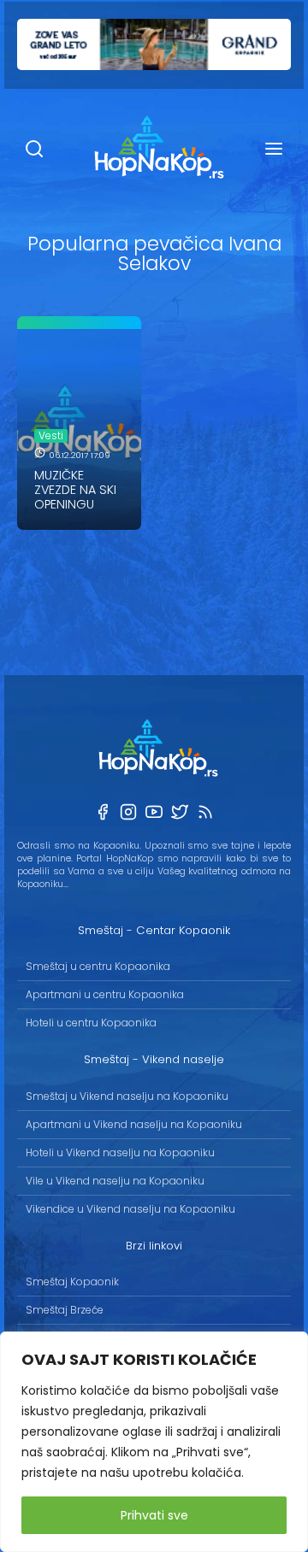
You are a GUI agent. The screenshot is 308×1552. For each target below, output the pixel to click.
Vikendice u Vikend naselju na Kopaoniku (130, 1209)
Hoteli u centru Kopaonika (91, 1022)
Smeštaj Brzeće (65, 1309)
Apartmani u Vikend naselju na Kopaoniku (134, 1124)
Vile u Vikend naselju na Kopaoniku (115, 1180)
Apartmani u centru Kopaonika (105, 994)
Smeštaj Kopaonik (72, 1281)
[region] (154, 1442)
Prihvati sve (154, 1515)
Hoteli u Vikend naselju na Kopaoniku (120, 1152)
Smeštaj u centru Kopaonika (98, 966)
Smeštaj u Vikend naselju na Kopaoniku (127, 1096)
